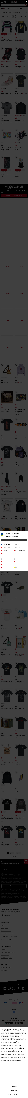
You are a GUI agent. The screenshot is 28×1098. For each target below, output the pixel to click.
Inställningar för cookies (16, 1059)
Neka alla (14, 1090)
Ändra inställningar (14, 1094)
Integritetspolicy (19, 1060)
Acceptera (14, 1086)
